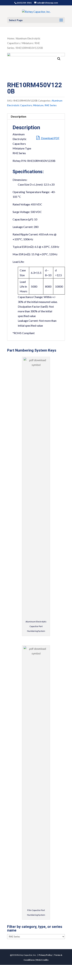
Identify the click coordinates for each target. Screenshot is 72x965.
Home (10, 38)
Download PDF (50, 138)
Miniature (27, 43)
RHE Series (51, 105)
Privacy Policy (45, 955)
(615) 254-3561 (24, 2)
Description (18, 116)
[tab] (36, 117)
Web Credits (42, 960)
